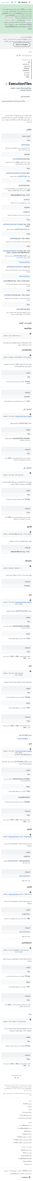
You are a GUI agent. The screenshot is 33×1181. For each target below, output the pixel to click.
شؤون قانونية (13, 1170)
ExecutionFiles (24, 262)
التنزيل (30, 1109)
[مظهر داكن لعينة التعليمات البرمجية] (30, 334)
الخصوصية (28, 1173)
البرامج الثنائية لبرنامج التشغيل (25, 1118)
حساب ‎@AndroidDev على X (24, 1128)
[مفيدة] (19, 55)
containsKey (17, 159)
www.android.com (26, 1155)
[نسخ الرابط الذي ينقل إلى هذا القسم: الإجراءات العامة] (17, 323)
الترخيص (6, 1170)
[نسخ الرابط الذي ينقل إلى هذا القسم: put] (27, 595)
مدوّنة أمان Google (27, 1134)
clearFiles (24, 145)
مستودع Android (27, 1104)
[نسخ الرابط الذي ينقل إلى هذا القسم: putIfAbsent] (20, 943)
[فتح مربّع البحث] (15, 2)
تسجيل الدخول (5, 2)
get (7, 173)
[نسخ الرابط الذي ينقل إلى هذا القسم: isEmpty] (23, 561)
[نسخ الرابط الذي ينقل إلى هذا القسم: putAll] (25, 829)
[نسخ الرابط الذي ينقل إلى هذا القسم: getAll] (25, 527)
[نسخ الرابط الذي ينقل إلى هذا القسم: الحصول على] (21, 409)
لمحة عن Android (27, 1170)
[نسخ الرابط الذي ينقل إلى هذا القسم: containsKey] (20, 350)
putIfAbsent (8, 295)
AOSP (30, 52)
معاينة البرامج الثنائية (27, 1112)
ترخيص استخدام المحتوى (16, 1086)
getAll (26, 199)
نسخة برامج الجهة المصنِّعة (26, 1115)
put (4, 224)
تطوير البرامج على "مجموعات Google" (22, 1139)
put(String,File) (21, 229)
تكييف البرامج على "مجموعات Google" (22, 1142)
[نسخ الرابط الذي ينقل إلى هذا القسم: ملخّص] (24, 129)
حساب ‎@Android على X (26, 1125)
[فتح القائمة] (29, 2)
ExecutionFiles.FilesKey (17, 173)
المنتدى (19, 1170)
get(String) (23, 176)
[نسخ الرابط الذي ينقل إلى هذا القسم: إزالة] (27, 1014)
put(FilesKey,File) (20, 256)
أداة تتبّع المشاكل (28, 1164)
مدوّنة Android (28, 1131)
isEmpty (25, 212)
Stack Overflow (27, 1161)
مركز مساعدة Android (26, 1150)
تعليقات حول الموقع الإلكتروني (17, 1173)
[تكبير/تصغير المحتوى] (22, 60)
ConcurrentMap (23, 738)
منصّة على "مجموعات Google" (24, 1137)
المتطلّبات (29, 1106)
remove (18, 309)
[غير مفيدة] (17, 55)
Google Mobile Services (25, 1158)
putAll (9, 267)
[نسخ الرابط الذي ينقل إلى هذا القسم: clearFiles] (22, 328)
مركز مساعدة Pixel (27, 1153)
